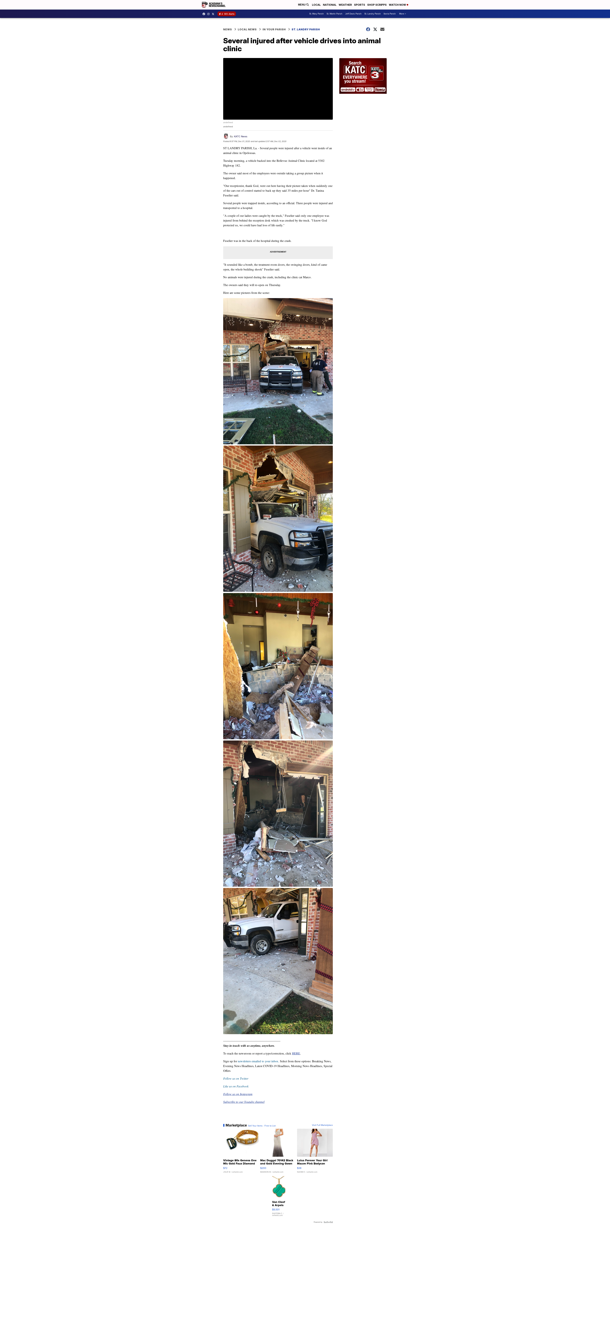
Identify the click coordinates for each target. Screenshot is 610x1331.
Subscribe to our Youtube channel (243, 1102)
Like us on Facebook (235, 1086)
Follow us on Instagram (237, 1094)
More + (402, 13)
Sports (359, 4)
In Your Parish (274, 29)
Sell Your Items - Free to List (262, 1126)
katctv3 (205, 14)
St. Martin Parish (334, 13)
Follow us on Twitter (235, 1078)
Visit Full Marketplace (322, 1125)
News (227, 29)
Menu (302, 4)
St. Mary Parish (316, 13)
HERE (296, 1053)
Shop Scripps (377, 4)
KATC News (240, 136)
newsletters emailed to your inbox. (258, 1061)
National (329, 4)
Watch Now (398, 4)
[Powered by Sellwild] (328, 1222)
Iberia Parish (390, 13)
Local (316, 4)
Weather (345, 4)
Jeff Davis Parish (353, 13)
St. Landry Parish (372, 13)
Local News (247, 29)
